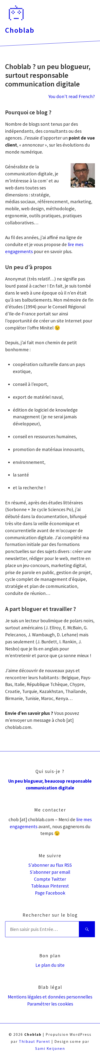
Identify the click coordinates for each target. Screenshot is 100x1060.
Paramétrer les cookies (50, 1004)
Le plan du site (50, 965)
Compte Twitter (50, 879)
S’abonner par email (50, 872)
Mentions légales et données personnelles (50, 997)
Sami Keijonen (50, 1048)
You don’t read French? (71, 96)
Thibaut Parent (34, 1041)
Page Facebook (50, 893)
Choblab (19, 30)
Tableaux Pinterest (50, 886)
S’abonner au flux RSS (50, 865)
